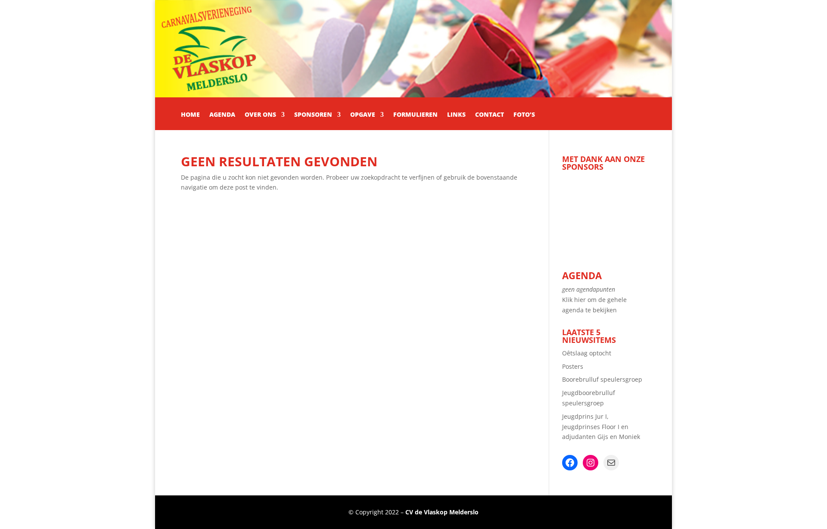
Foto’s (524, 115)
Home (190, 115)
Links (456, 115)
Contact (489, 115)
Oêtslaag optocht (586, 353)
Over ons (260, 115)
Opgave (362, 115)
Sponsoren (313, 115)
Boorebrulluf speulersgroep (602, 379)
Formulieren (415, 115)
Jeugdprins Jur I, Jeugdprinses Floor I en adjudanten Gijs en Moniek (601, 426)
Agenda (222, 115)
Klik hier (574, 300)
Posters (572, 366)
